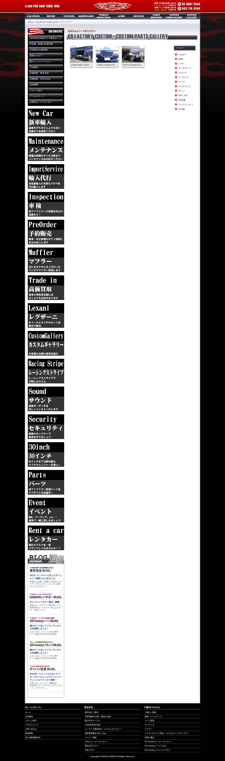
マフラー (139, 16)
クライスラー (184, 86)
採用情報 (29, 733)
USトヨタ (183, 95)
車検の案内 (149, 737)
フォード (182, 72)
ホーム (31, 21)
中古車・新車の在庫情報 (41, 44)
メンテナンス (86, 16)
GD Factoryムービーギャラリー (158, 741)
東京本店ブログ (91, 746)
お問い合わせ (31, 729)
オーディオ (121, 16)
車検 (103, 16)
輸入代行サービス (92, 720)
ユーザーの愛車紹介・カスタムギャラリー (103, 729)
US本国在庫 (68, 16)
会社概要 (34, 84)
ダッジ (181, 91)
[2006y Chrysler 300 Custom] (107, 56)
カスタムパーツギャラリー (174, 16)
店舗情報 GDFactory (40, 79)
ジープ (181, 82)
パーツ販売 (156, 16)
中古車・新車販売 (33, 16)
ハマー (181, 63)
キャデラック (184, 68)
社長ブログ (90, 750)
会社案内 (29, 716)
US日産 (182, 100)
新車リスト (51, 16)
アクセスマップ (37, 96)
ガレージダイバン (112, 6)
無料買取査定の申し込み (95, 733)
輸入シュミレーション (40, 61)
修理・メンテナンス (153, 716)
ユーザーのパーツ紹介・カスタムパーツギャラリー (167, 733)
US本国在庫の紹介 (93, 725)
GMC (180, 59)
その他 (181, 109)
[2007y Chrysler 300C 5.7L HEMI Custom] (133, 56)
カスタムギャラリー (191, 16)
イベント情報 (91, 737)
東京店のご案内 (91, 712)
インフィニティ (185, 104)
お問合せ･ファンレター (41, 102)
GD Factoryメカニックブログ (157, 750)
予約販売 (34, 67)
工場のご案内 (150, 712)
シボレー (182, 54)
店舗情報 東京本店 (39, 73)
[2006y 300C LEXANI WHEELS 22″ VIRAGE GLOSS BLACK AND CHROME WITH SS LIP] (81, 56)
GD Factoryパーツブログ (155, 746)
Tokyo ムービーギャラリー (96, 741)
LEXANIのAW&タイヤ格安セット (45, 38)
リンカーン (183, 77)
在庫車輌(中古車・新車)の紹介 (98, 716)
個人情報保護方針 (33, 737)
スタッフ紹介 (36, 90)
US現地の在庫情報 (38, 50)
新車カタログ (36, 55)
